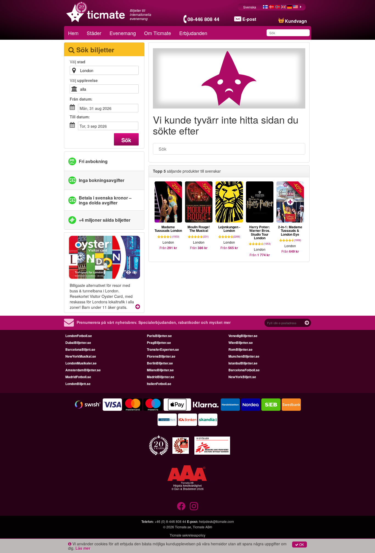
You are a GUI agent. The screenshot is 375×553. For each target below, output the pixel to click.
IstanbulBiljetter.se (243, 363)
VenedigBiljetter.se (243, 335)
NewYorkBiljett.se (242, 376)
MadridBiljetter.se (160, 376)
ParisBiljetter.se (159, 335)
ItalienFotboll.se (159, 383)
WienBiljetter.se (240, 342)
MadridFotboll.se (78, 376)
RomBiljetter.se (240, 349)
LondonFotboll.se (78, 335)
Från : (81, 99)
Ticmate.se (183, 527)
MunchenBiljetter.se (243, 356)
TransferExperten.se (163, 349)
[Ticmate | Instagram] (194, 506)
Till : (80, 116)
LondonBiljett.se (78, 383)
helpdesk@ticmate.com (216, 521)
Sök (126, 140)
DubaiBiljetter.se (78, 342)
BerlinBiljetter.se (160, 363)
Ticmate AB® (202, 527)
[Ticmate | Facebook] (181, 506)
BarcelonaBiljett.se (80, 349)
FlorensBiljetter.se (161, 356)
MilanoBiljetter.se (160, 369)
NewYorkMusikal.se (80, 356)
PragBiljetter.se (159, 342)
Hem (73, 32)
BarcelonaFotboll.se (244, 369)
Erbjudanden (193, 32)
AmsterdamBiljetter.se (83, 369)
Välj (77, 61)
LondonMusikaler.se (81, 363)
